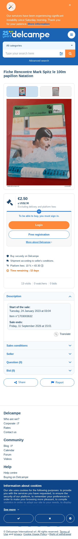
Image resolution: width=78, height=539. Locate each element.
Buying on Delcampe (16, 477)
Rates (7, 427)
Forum (7, 454)
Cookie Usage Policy (35, 534)
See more (10, 509)
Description (14, 296)
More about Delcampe (38, 242)
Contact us (10, 432)
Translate (65, 333)
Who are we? (11, 419)
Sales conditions (17, 345)
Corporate (10, 423)
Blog (7, 445)
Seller (10, 353)
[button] (61, 54)
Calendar (9, 450)
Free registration (39, 234)
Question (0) (14, 362)
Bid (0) (11, 370)
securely (19, 256)
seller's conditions (44, 260)
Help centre (10, 472)
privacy (18, 534)
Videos (8, 458)
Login (39, 224)
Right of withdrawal (60, 534)
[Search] (70, 54)
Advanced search (39, 60)
